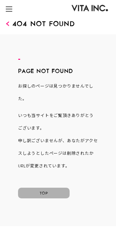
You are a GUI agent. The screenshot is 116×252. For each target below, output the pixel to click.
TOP (44, 192)
